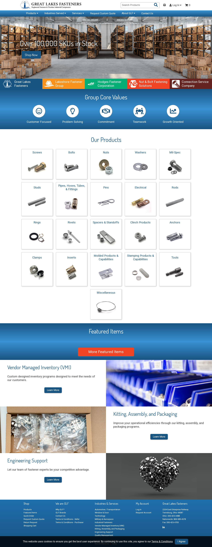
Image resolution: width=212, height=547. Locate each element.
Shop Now (31, 55)
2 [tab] (106, 74)
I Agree (181, 541)
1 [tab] (102, 74)
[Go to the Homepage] (51, 5)
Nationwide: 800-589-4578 (174, 519)
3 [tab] (109, 74)
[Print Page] (164, 5)
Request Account (143, 512)
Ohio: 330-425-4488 (171, 516)
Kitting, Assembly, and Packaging (109, 529)
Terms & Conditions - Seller (67, 519)
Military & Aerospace (104, 519)
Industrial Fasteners (103, 522)
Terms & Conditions (162, 541)
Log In (176, 5)
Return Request (30, 522)
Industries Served (54, 13)
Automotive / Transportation (107, 509)
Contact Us (147, 13)
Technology (100, 516)
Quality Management (104, 535)
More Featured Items (106, 352)
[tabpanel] (106, 48)
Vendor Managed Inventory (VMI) (109, 525)
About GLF (128, 13)
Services (77, 13)
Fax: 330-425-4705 (170, 522)
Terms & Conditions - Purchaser (69, 522)
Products (31, 13)
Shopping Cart (30, 525)
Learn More (53, 390)
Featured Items (30, 512)
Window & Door (102, 512)
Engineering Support (104, 532)
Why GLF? (60, 509)
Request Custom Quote (102, 13)
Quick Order (29, 516)
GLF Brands (61, 512)
